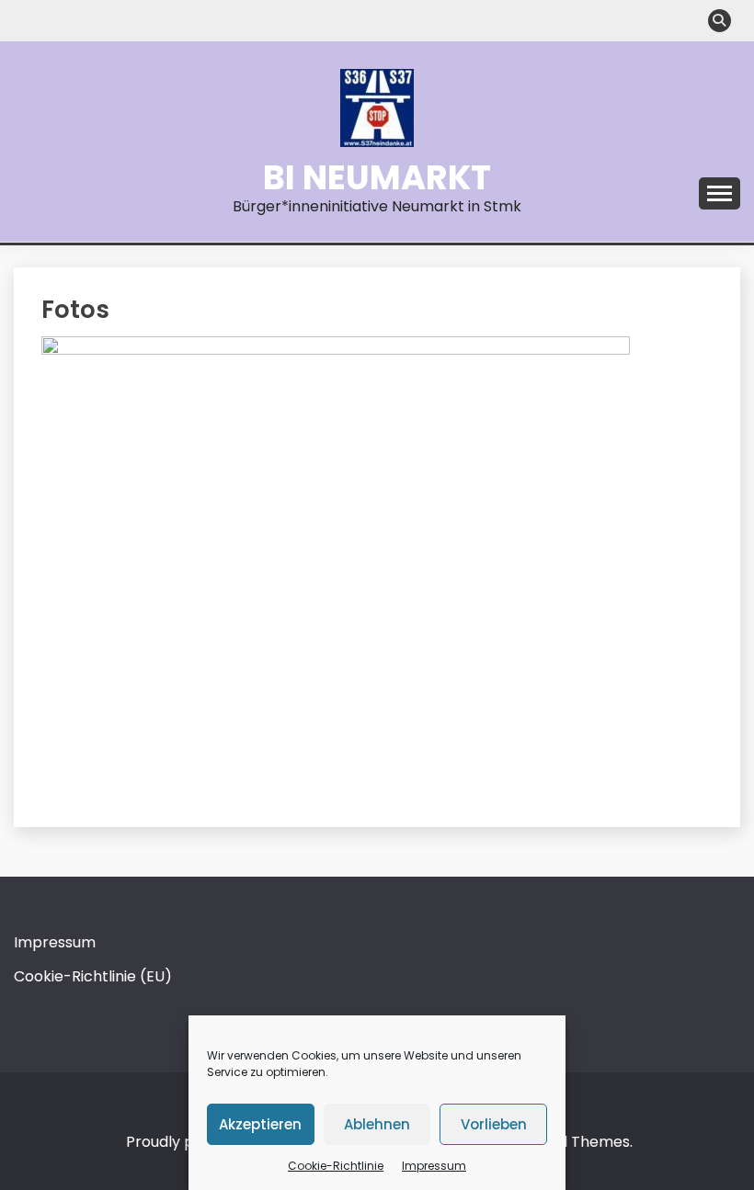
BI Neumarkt (377, 177)
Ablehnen (377, 1124)
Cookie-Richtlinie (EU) (93, 976)
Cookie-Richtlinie (335, 1165)
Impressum (434, 1165)
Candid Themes (573, 1141)
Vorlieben (494, 1124)
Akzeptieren (260, 1124)
